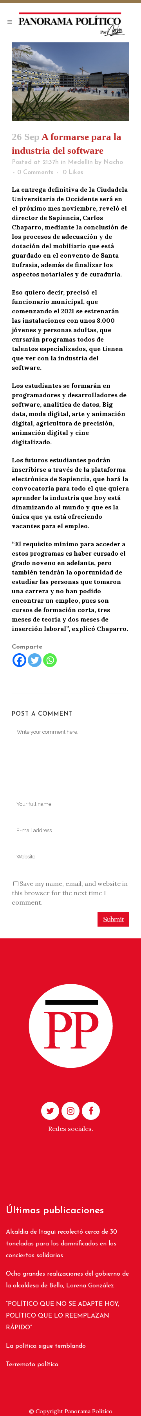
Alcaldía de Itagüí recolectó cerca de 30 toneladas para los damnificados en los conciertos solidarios (61, 1244)
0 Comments (35, 172)
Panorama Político (88, 1411)
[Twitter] (35, 660)
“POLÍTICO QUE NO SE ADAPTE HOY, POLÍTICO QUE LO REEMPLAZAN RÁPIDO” (62, 1316)
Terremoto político (32, 1364)
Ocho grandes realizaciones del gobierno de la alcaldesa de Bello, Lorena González (67, 1280)
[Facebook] (19, 660)
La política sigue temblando (46, 1346)
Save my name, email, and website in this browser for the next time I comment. (70, 893)
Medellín (80, 162)
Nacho (113, 162)
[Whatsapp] (50, 660)
